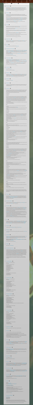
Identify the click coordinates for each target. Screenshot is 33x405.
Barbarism (17, 253)
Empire (12, 80)
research (15, 136)
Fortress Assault (9, 34)
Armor (12, 383)
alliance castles (13, 196)
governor (10, 51)
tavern (10, 7)
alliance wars (24, 207)
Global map (24, 202)
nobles (7, 363)
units (22, 60)
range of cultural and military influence (19, 375)
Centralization (15, 383)
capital (23, 221)
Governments (12, 249)
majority (17, 341)
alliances (19, 207)
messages (21, 17)
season (13, 216)
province (26, 341)
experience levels (11, 370)
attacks (20, 202)
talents (15, 370)
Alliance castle (7, 375)
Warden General (12, 51)
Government (9, 262)
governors (11, 357)
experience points (25, 53)
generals (11, 68)
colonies (11, 196)
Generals (12, 40)
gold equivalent (25, 60)
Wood (26, 231)
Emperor (20, 349)
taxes (11, 222)
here (15, 55)
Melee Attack (10, 383)
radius (24, 375)
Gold (24, 231)
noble (6, 365)
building (11, 375)
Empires (9, 196)
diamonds (14, 8)
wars (11, 213)
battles (20, 59)
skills (8, 40)
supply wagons (21, 239)
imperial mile (13, 197)
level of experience (11, 349)
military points (24, 208)
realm (12, 75)
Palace (15, 363)
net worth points (18, 61)
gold (23, 7)
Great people (12, 341)
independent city (12, 62)
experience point (10, 60)
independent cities (19, 53)
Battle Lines (17, 32)
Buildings (25, 222)
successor (26, 370)
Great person (11, 369)
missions (15, 202)
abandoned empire (11, 245)
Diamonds (15, 97)
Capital (10, 342)
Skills (6, 68)
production (7, 9)
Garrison (19, 40)
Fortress (23, 40)
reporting (15, 21)
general (12, 59)
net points (14, 208)
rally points (17, 196)
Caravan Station (17, 239)
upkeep (16, 175)
